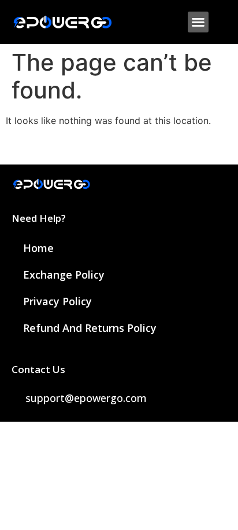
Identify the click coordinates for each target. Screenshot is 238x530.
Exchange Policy (64, 275)
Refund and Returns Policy (90, 328)
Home (38, 248)
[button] (198, 22)
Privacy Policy (57, 301)
